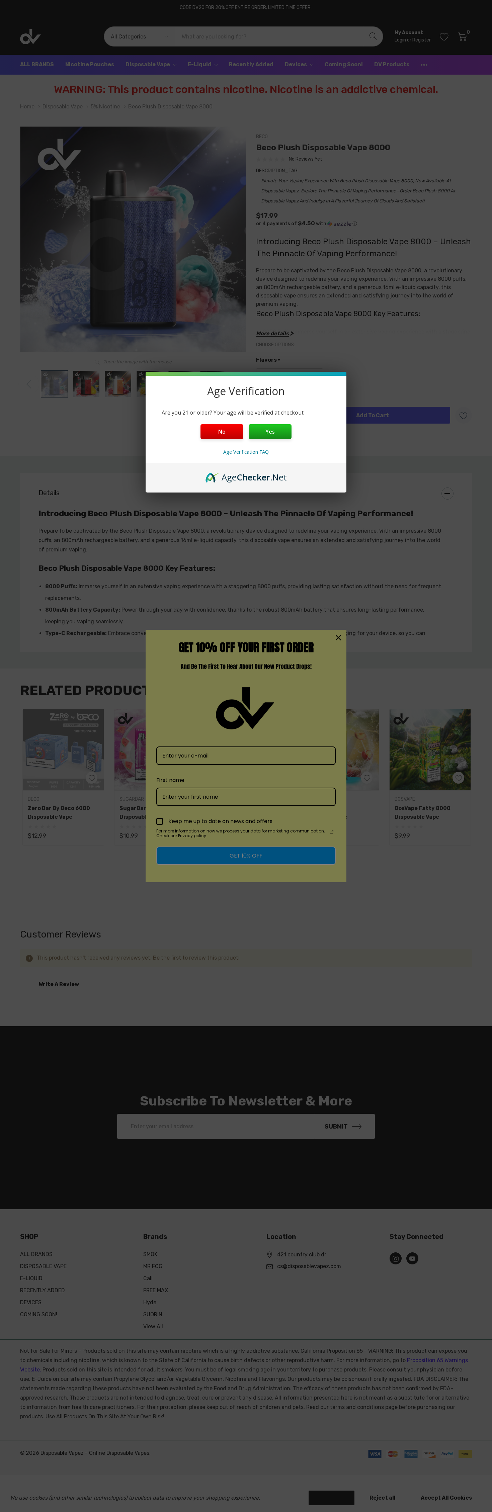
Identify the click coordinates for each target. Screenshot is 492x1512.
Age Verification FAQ (246, 452)
